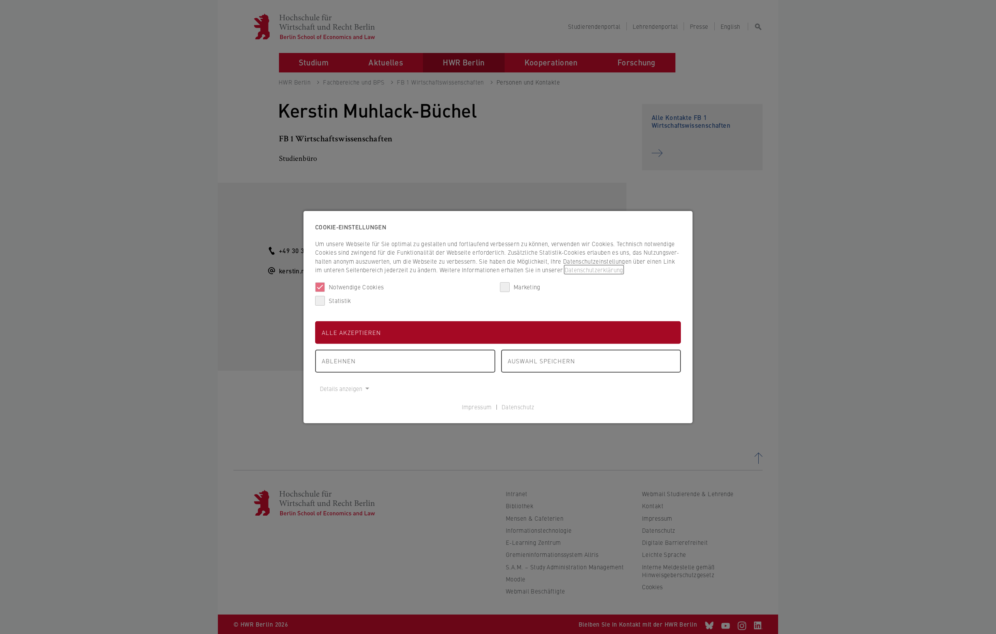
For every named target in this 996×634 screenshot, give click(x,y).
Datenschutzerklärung (594, 270)
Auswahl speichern (541, 361)
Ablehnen (339, 361)
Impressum (477, 407)
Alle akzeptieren (351, 332)
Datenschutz (518, 407)
